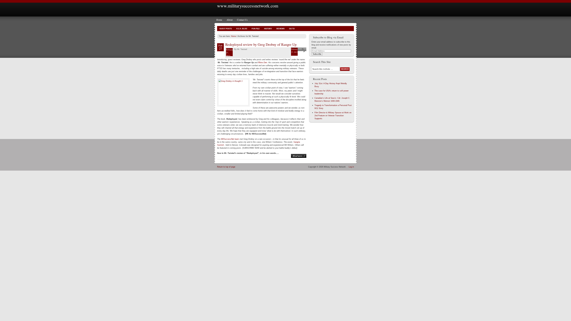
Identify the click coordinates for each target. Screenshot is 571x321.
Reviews (280, 29)
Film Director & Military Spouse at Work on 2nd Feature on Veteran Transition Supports (332, 115)
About (230, 19)
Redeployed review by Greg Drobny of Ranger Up (261, 44)
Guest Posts (225, 29)
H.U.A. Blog (241, 29)
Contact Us (242, 19)
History (268, 29)
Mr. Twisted (242, 49)
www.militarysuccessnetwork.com (247, 6)
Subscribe (317, 54)
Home (219, 19)
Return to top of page (226, 167)
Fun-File (256, 29)
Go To (292, 29)
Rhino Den (262, 62)
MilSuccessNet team (230, 139)
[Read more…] (299, 156)
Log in (351, 167)
